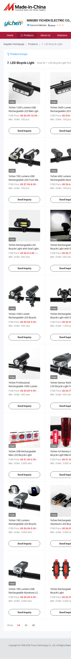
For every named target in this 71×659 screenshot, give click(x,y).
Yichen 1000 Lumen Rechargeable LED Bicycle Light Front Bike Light (22, 317)
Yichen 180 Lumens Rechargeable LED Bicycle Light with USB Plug (22, 524)
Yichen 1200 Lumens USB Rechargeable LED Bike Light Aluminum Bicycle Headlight (24, 111)
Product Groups (18, 54)
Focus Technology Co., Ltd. (43, 645)
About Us (45, 35)
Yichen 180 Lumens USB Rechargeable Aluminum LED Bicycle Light (24, 592)
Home (10, 35)
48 (33, 625)
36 (26, 625)
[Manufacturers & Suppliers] (25, 7)
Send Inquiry (24, 130)
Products (29, 35)
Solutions (62, 35)
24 (18, 625)
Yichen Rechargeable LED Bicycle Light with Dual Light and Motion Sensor (24, 248)
